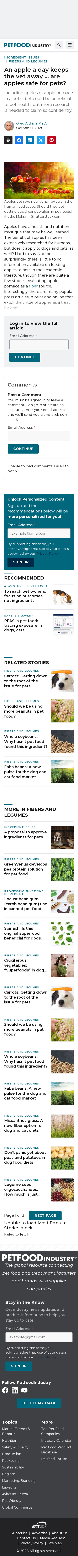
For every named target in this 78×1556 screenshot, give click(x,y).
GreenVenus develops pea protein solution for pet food (25, 869)
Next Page (45, 1216)
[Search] (59, 45)
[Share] (19, 140)
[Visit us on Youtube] (24, 1390)
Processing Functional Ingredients (25, 893)
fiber (33, 286)
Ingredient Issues (21, 57)
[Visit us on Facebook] (5, 1390)
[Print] (8, 140)
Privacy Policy (31, 1543)
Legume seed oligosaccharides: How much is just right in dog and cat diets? (23, 1189)
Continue (25, 357)
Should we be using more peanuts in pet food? (24, 711)
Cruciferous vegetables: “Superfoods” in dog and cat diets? (24, 965)
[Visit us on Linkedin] (15, 1390)
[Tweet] (41, 140)
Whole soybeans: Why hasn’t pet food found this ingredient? (25, 741)
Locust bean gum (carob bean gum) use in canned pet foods (25, 904)
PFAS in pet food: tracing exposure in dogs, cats (23, 625)
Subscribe (19, 1533)
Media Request (52, 1538)
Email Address (23, 336)
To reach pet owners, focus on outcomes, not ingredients (25, 596)
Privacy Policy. (47, 554)
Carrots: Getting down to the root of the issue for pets (25, 681)
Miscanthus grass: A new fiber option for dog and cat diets (23, 1125)
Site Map (55, 1543)
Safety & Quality (19, 615)
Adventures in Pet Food (25, 586)
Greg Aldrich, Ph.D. (31, 123)
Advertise (39, 1533)
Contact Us (26, 1538)
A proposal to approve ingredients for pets (25, 834)
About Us (59, 1533)
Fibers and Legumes (28, 61)
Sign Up (21, 562)
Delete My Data (39, 1403)
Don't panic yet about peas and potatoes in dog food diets (25, 1157)
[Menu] (70, 45)
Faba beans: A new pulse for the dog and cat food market (25, 772)
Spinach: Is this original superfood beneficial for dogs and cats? (22, 933)
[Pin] (51, 140)
